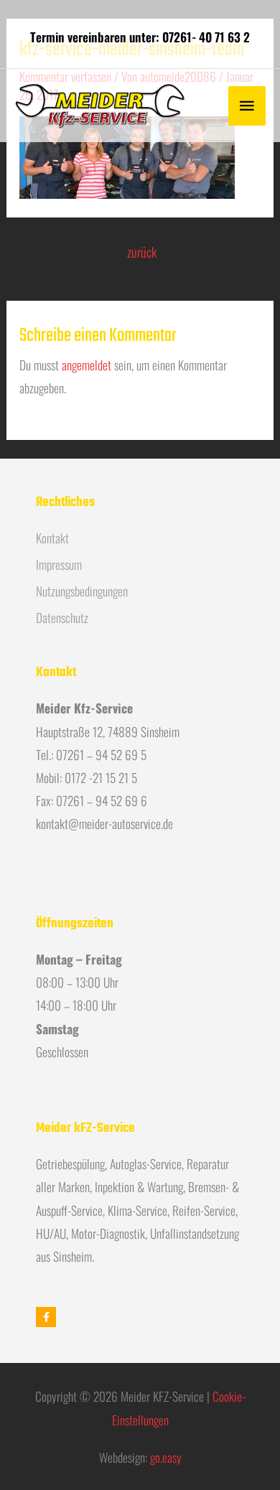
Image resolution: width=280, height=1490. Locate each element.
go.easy (166, 1457)
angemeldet (86, 364)
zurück (142, 251)
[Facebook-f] (46, 1317)
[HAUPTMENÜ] (247, 106)
